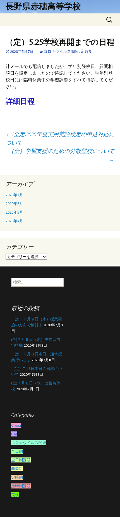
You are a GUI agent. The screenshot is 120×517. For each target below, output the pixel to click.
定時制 (86, 51)
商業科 (17, 468)
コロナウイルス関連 (61, 51)
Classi (16, 425)
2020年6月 (14, 203)
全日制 (17, 451)
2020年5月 (14, 212)
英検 (15, 494)
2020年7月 (14, 194)
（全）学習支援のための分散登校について (61, 155)
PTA (14, 433)
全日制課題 (21, 459)
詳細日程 (20, 101)
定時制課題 (21, 485)
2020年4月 (14, 220)
